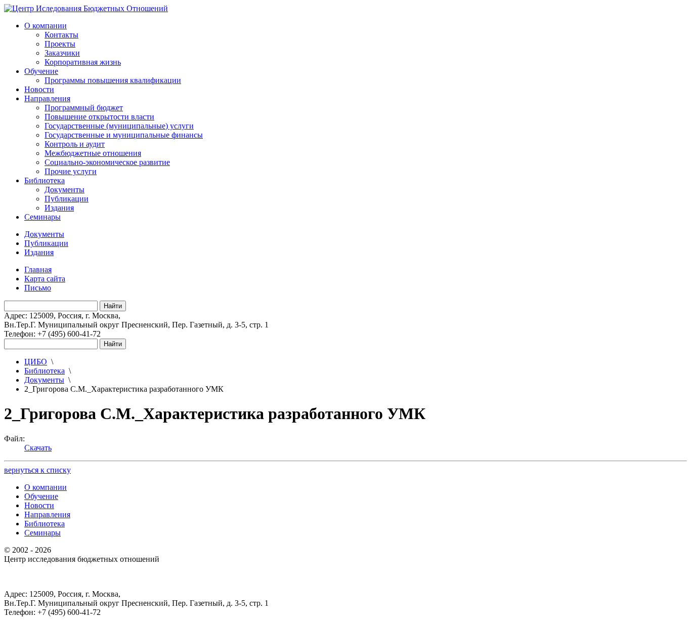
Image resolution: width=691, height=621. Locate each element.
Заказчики (62, 53)
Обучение (41, 71)
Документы (64, 189)
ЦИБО (35, 361)
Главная (38, 269)
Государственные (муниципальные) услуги (119, 125)
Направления (47, 98)
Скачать (38, 447)
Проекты (60, 43)
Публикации (67, 198)
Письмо (37, 287)
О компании (45, 25)
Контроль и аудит (75, 144)
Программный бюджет (84, 107)
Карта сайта (44, 278)
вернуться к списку (37, 470)
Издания (59, 207)
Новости (39, 89)
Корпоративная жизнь (83, 62)
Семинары (42, 217)
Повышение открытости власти (99, 116)
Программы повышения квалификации (113, 80)
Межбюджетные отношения (93, 153)
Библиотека (44, 180)
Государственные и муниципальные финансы (124, 135)
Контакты (61, 34)
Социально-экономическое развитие (107, 162)
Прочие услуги (71, 171)
